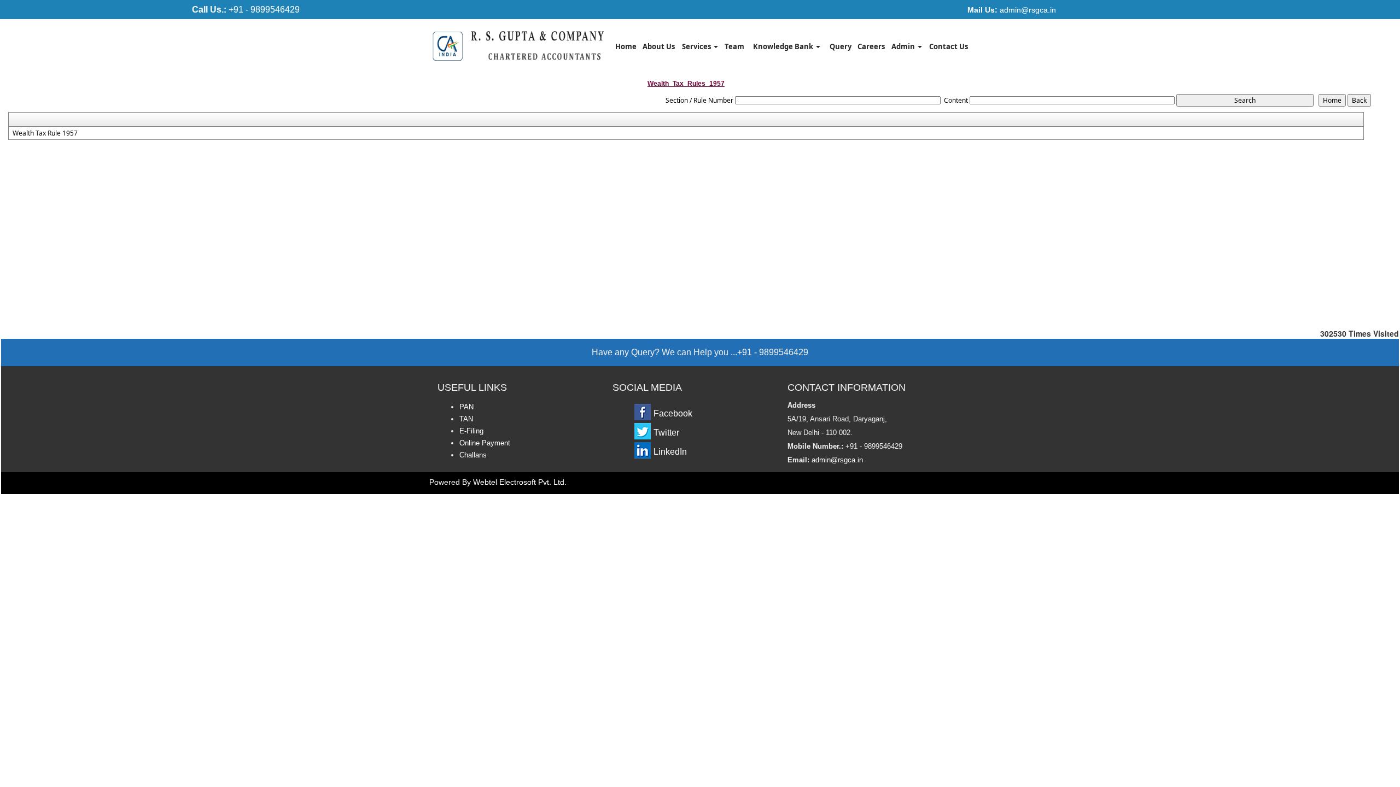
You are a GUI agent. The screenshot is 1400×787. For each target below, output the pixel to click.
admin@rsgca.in (1011, 9)
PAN (466, 407)
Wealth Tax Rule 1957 (45, 133)
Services (697, 46)
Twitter (666, 432)
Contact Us (948, 46)
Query (840, 46)
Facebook (673, 413)
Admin (904, 46)
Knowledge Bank (784, 46)
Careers (871, 46)
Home (626, 46)
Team (734, 46)
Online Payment (484, 443)
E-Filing (471, 431)
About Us (659, 46)
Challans (473, 455)
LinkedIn (670, 451)
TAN (466, 419)
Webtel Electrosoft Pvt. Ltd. (520, 482)
